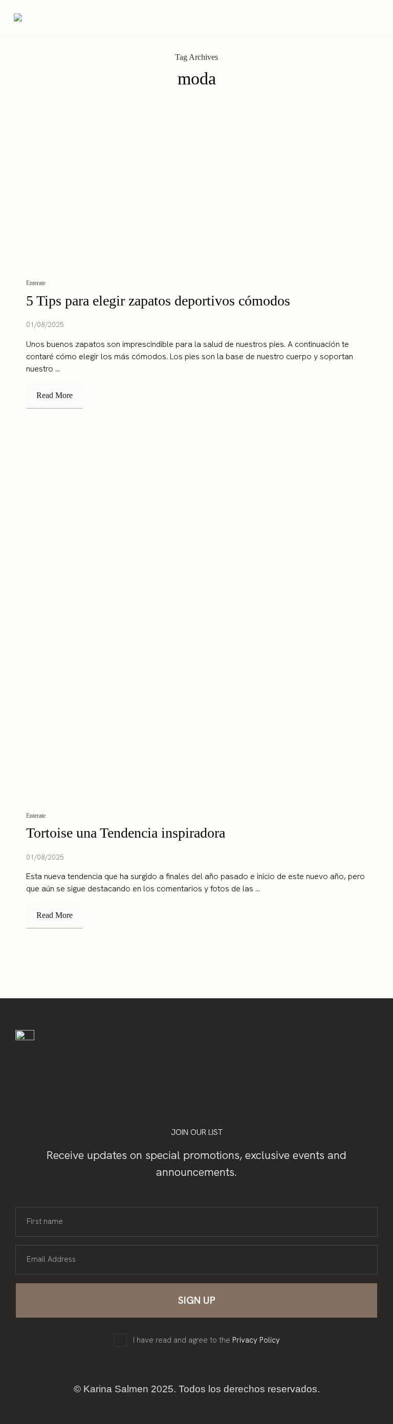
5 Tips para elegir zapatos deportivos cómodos (158, 301)
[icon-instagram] (68, 1062)
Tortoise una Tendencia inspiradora (125, 833)
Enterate (36, 283)
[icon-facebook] (88, 1062)
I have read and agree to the (206, 1340)
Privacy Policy (256, 1340)
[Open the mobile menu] (368, 18)
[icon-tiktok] (107, 1062)
